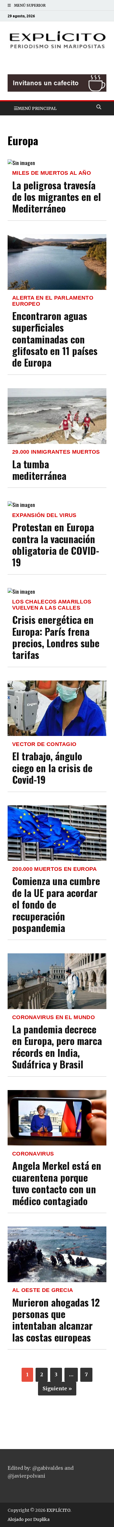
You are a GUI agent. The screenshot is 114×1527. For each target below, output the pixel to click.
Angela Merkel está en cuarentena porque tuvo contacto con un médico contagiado (56, 1183)
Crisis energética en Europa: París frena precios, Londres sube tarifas (55, 637)
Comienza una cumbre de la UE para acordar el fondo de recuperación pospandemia (56, 904)
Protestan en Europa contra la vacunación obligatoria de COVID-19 (55, 544)
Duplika (41, 1519)
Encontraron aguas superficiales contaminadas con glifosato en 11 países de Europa (55, 339)
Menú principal (37, 108)
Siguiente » (57, 1388)
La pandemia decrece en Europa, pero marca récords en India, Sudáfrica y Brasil (57, 1046)
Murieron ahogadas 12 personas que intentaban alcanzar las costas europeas (56, 1319)
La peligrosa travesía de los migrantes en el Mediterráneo (56, 197)
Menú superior (30, 5)
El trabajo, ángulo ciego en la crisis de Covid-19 (52, 767)
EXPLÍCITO (58, 1510)
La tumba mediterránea (39, 470)
